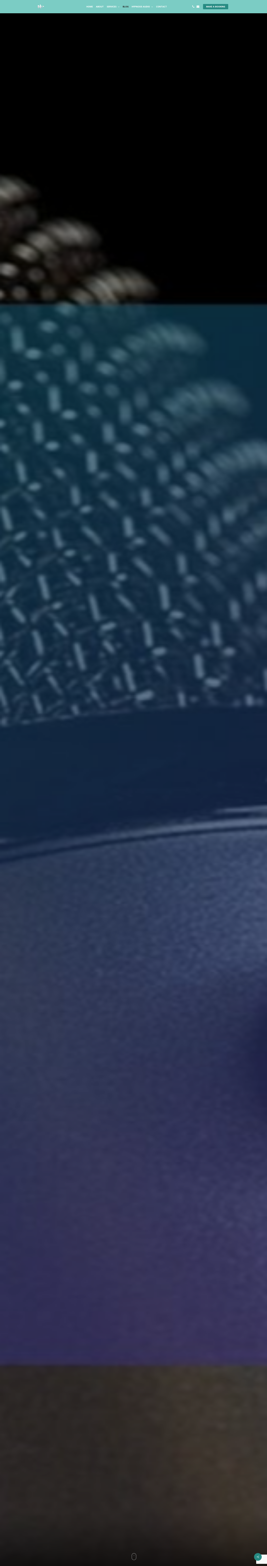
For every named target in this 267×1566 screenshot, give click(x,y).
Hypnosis (115, 821)
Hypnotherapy (133, 821)
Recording (151, 821)
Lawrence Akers (133, 859)
